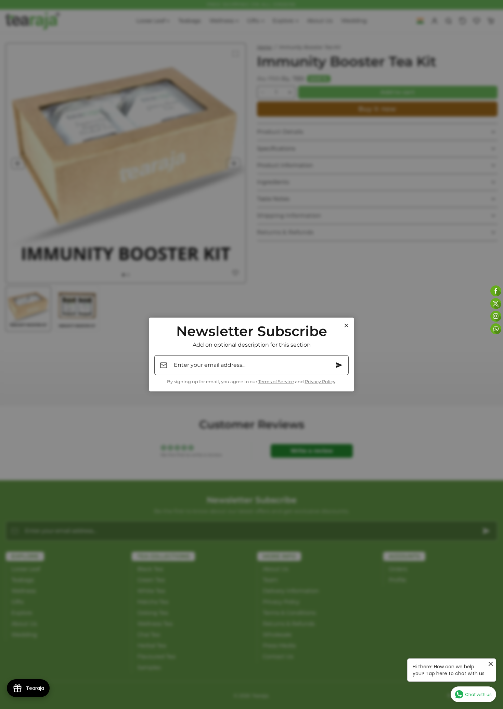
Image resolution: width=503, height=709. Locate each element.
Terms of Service (276, 381)
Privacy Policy (320, 381)
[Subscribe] (339, 365)
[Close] (346, 325)
